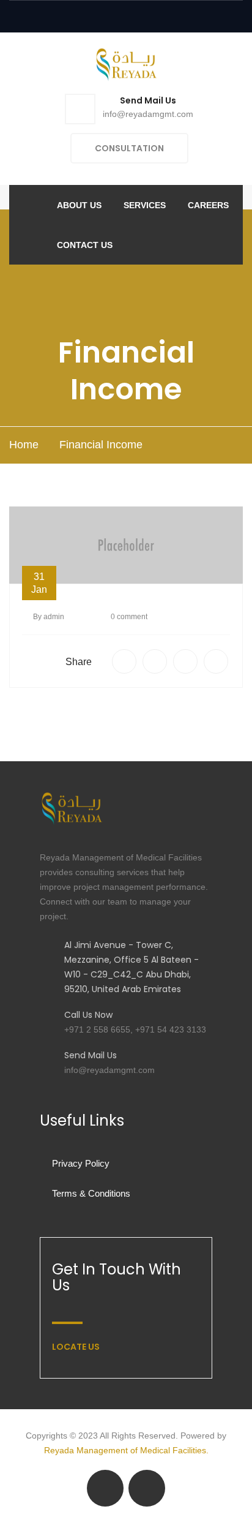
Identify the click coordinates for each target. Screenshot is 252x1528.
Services (145, 205)
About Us (79, 205)
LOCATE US (76, 1347)
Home (24, 444)
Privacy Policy (80, 1163)
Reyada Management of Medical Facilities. (126, 1450)
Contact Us (85, 245)
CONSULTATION (129, 148)
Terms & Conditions (91, 1193)
